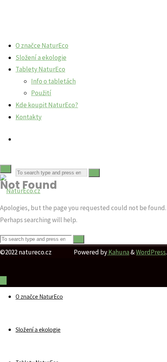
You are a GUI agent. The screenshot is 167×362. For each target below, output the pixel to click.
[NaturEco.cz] (20, 190)
